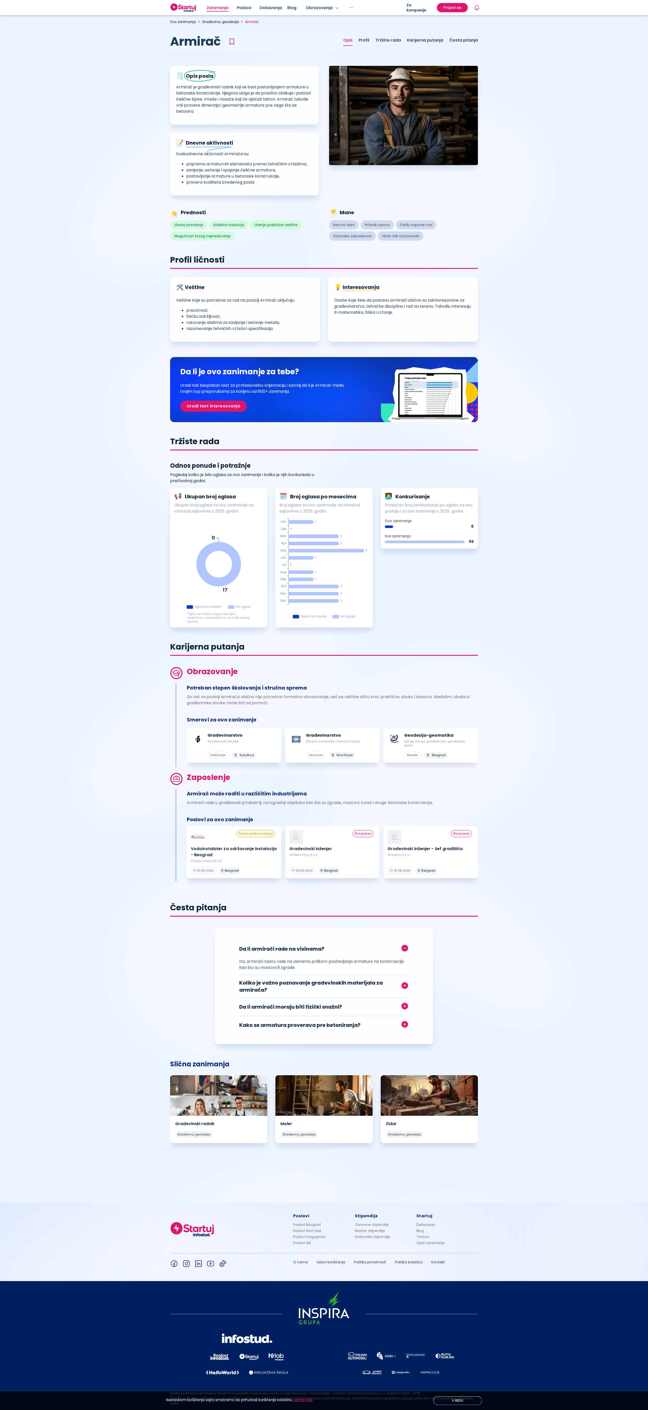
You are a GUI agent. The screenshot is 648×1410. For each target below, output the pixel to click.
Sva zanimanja (183, 21)
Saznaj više (303, 1399)
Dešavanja (425, 1224)
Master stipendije (370, 1230)
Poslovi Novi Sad (307, 1230)
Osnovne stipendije (372, 1224)
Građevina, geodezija (220, 21)
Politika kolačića (408, 1262)
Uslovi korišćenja (331, 1262)
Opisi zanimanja (430, 1242)
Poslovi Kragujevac (309, 1236)
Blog (291, 8)
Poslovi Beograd (307, 1224)
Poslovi (244, 8)
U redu (457, 1400)
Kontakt (438, 1262)
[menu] (307, 7)
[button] (324, 947)
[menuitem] (222, 8)
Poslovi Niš (302, 1242)
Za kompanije (416, 8)
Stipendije (366, 1216)
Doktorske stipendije (372, 1236)
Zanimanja (218, 8)
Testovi (422, 1236)
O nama (300, 1262)
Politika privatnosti (370, 1262)
